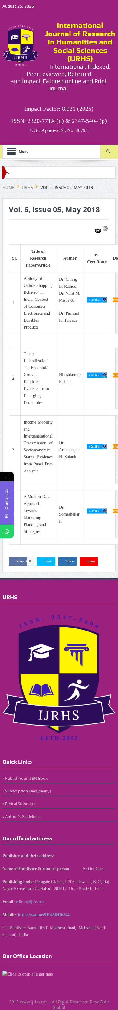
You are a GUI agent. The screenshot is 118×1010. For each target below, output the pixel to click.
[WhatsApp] (7, 531)
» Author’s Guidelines (21, 816)
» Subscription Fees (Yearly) (26, 791)
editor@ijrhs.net (30, 902)
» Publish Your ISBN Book (25, 778)
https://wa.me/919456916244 (44, 915)
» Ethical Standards (19, 803)
